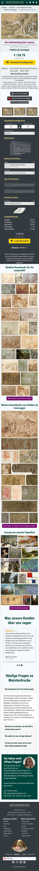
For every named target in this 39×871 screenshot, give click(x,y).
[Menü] (2, 3)
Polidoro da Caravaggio (10, 10)
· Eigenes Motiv (25, 821)
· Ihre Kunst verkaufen (27, 824)
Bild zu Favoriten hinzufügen (21, 98)
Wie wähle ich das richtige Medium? (18, 736)
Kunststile (12, 7)
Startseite (4, 7)
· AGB (4, 826)
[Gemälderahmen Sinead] (18, 111)
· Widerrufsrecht (7, 831)
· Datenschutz (6, 828)
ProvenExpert (13, 657)
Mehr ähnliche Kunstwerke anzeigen (19, 398)
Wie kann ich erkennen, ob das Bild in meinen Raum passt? (19, 727)
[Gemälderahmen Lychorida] (6, 111)
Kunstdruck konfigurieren (21, 62)
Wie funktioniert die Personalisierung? (19, 689)
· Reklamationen (7, 833)
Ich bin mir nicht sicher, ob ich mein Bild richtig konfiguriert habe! (18, 744)
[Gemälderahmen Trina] (31, 111)
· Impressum (6, 824)
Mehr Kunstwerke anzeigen (19, 608)
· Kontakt (5, 821)
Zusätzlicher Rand (8, 130)
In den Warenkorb (21, 241)
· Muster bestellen (26, 836)
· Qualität (23, 826)
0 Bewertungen (23, 102)
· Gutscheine (24, 833)
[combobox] (19, 133)
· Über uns (5, 836)
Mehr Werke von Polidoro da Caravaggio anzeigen (19, 526)
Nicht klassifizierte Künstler (24, 7)
